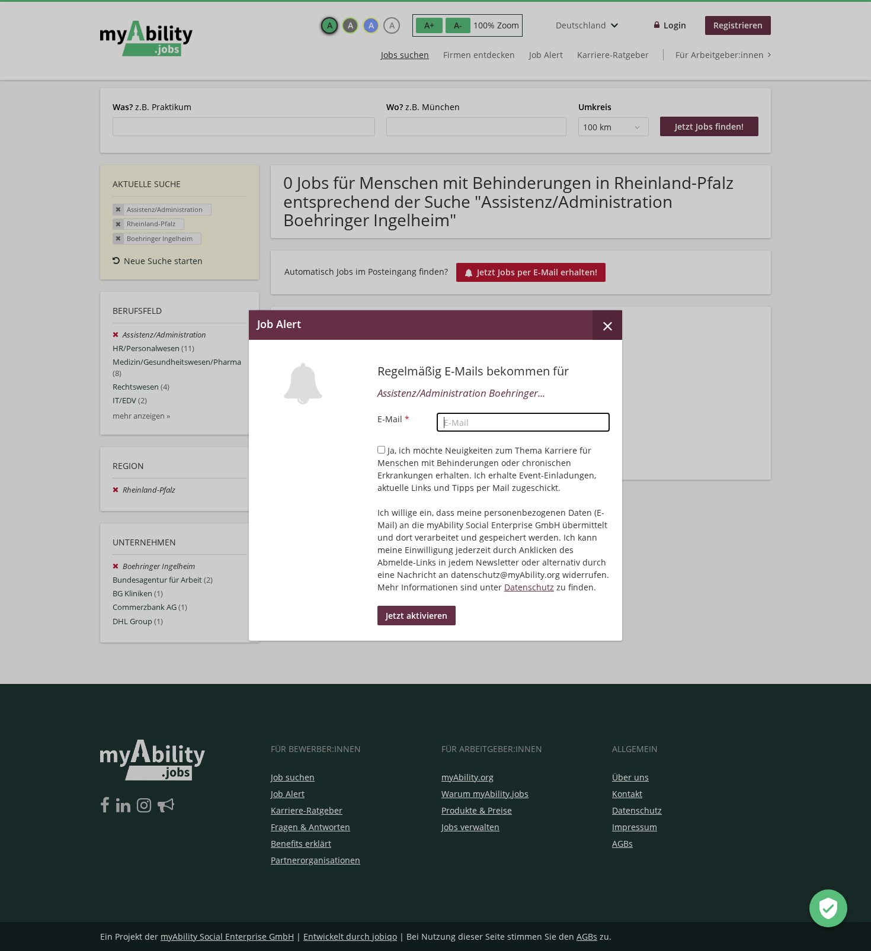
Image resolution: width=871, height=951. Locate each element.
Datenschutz (529, 587)
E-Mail (393, 419)
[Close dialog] (607, 325)
